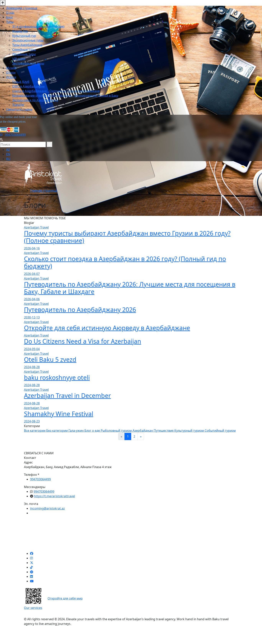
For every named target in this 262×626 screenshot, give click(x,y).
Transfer (18, 105)
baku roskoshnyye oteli (57, 377)
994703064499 (15, 135)
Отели (11, 72)
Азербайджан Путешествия (153, 430)
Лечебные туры (24, 54)
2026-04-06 (32, 299)
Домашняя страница (21, 8)
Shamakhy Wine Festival (58, 414)
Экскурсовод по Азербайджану (35, 100)
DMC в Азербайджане (28, 86)
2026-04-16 (32, 248)
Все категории (35, 430)
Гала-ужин (76, 430)
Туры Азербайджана (27, 45)
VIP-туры (18, 59)
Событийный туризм (220, 430)
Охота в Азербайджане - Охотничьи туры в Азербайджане (56, 91)
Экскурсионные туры (28, 40)
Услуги (11, 77)
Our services (33, 608)
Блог (9, 17)
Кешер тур (20, 31)
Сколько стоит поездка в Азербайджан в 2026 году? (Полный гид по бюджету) (125, 262)
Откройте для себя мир (65, 598)
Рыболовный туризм (117, 430)
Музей (11, 68)
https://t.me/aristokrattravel (54, 496)
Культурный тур (24, 36)
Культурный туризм (189, 430)
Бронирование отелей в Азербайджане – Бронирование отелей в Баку (65, 95)
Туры (9, 22)
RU (8, 159)
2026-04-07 (32, 274)
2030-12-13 (32, 317)
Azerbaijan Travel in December (67, 395)
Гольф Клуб (20, 82)
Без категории (57, 430)
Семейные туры (24, 49)
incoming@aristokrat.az (47, 508)
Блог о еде (92, 430)
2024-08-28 (32, 367)
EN (8, 154)
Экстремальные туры (28, 63)
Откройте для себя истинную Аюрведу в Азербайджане (107, 328)
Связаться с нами (19, 109)
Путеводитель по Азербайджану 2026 (80, 309)
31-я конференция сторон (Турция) (38, 26)
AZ (8, 150)
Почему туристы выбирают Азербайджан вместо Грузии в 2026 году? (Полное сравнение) (127, 237)
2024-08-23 (32, 421)
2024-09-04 (32, 349)
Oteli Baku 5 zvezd (50, 359)
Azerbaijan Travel (36, 227)
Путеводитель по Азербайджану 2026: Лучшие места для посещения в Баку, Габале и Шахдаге (129, 288)
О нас (10, 13)
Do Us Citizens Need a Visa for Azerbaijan (82, 341)
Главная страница (43, 190)
